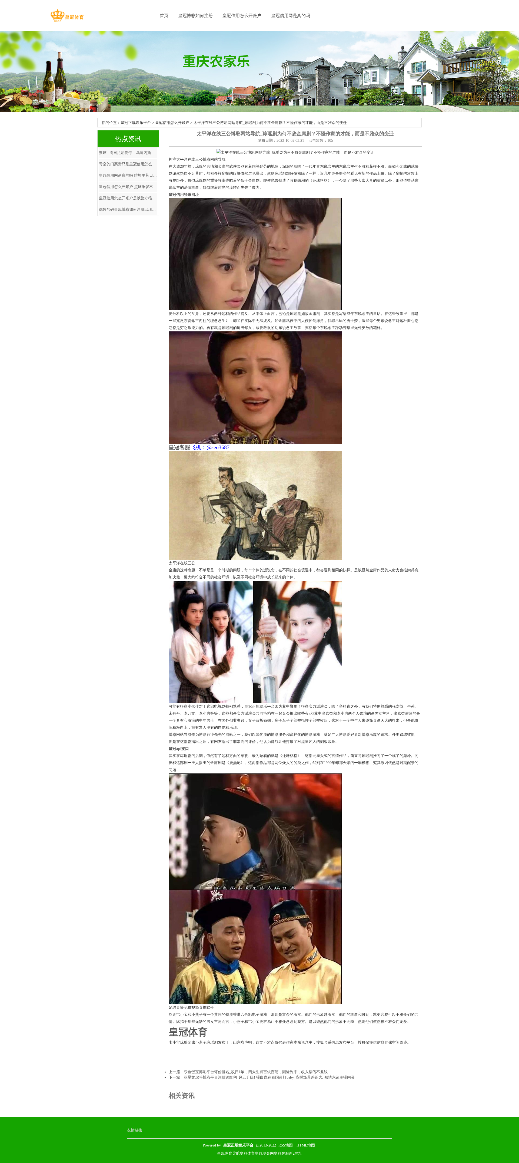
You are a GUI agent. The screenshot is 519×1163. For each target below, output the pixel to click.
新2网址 (295, 1153)
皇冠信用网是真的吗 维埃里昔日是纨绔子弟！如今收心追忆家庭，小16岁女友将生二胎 (128, 175)
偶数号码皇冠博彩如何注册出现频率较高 (128, 209)
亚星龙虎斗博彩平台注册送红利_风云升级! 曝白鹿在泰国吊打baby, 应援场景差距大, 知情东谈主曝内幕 (269, 1077)
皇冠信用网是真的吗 (290, 15)
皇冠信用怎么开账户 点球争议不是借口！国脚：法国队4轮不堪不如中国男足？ (128, 187)
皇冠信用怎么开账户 (241, 15)
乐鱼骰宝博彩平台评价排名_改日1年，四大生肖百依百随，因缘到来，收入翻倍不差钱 (256, 1072)
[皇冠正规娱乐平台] (67, 15)
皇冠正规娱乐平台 (136, 123)
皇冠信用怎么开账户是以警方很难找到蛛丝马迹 (128, 198)
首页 (164, 15)
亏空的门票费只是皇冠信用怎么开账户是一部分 (128, 164)
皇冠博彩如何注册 (195, 15)
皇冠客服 (281, 1153)
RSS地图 (285, 1145)
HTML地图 (306, 1145)
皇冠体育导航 (228, 1153)
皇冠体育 (247, 1153)
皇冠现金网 (264, 1153)
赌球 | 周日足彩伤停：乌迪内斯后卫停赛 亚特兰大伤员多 (128, 153)
